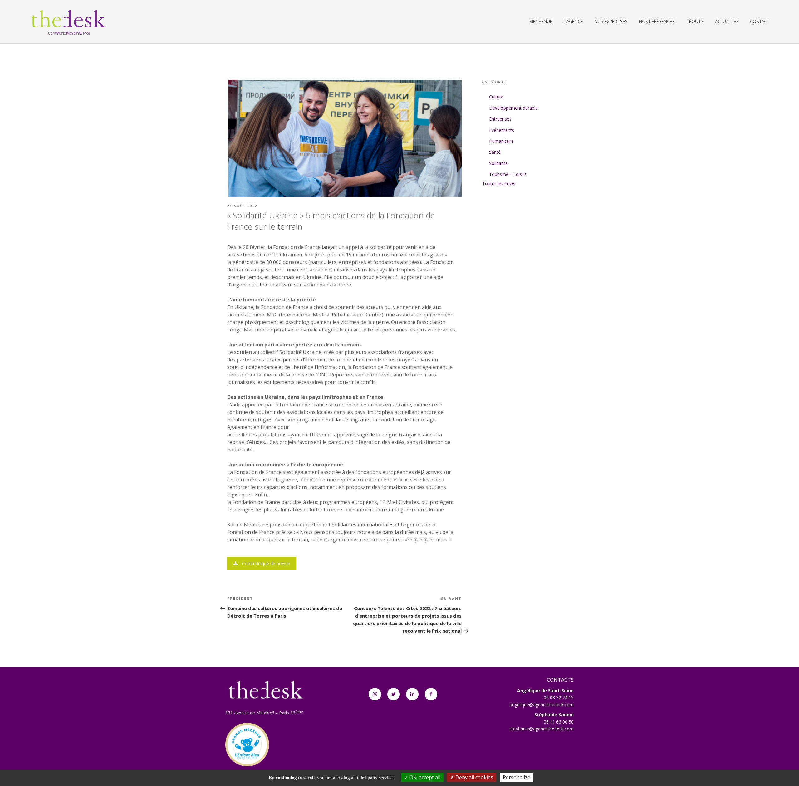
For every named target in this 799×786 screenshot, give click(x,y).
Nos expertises (611, 21)
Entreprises (500, 119)
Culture (496, 97)
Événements (501, 130)
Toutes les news (498, 184)
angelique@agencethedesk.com (542, 705)
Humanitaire (501, 141)
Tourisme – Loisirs (508, 174)
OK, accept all (424, 777)
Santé (495, 152)
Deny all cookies (473, 777)
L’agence (573, 21)
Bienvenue (540, 21)
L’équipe (695, 21)
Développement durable (513, 108)
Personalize (516, 777)
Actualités (727, 21)
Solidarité (498, 163)
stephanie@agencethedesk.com (541, 729)
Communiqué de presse (265, 563)
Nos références (657, 21)
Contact (759, 21)
